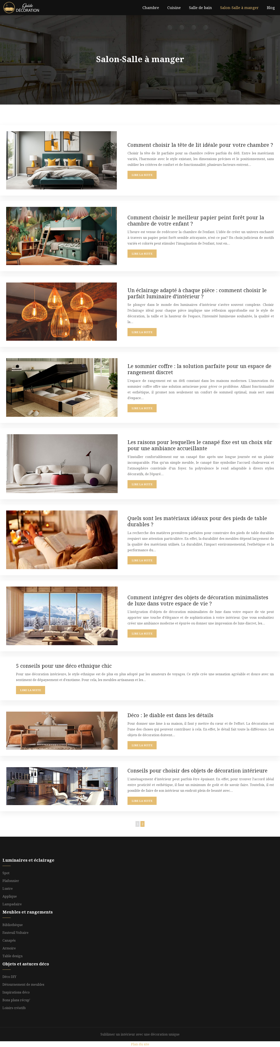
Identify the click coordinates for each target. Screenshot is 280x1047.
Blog (271, 7)
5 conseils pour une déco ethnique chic (64, 665)
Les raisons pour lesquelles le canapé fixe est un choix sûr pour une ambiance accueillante (199, 445)
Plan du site (140, 1044)
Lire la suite (142, 175)
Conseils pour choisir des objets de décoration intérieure (197, 770)
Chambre (150, 7)
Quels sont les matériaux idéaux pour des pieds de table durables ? (197, 521)
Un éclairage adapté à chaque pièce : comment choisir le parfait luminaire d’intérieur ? (197, 293)
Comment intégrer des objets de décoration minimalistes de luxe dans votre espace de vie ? (197, 600)
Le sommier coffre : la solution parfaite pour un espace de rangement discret (199, 369)
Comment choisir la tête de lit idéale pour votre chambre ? (200, 144)
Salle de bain (200, 7)
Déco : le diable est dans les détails (170, 715)
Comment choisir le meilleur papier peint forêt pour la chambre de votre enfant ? (195, 220)
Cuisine (174, 7)
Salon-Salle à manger (239, 7)
